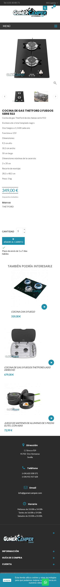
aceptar (7, 580)
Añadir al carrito (13, 241)
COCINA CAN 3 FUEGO (23, 311)
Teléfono (32, 468)
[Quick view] (44, 298)
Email (32, 487)
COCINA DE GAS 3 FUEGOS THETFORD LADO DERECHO (27, 368)
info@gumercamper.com (30, 493)
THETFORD (8, 206)
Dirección (32, 445)
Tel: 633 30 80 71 (11, 2)
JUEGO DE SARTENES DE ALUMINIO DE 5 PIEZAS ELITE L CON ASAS (29, 424)
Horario (32, 504)
